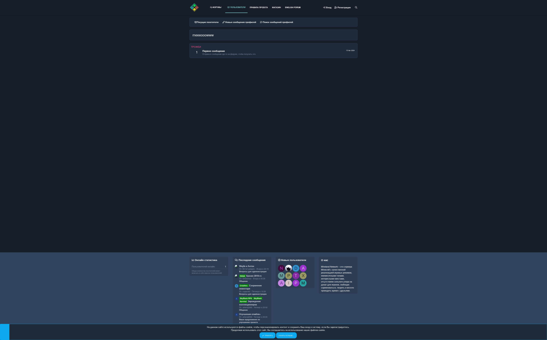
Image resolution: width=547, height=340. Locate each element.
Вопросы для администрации (253, 271)
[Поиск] (356, 7)
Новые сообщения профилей (240, 22)
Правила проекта (259, 7)
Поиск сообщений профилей (278, 22)
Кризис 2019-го (251, 275)
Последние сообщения (252, 260)
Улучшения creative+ (250, 314)
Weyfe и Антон (246, 266)
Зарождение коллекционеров (250, 301)
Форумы (217, 7)
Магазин (276, 7)
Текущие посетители (208, 22)
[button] (223, 7)
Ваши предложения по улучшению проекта (249, 320)
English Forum (293, 7)
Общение (243, 281)
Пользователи (237, 7)
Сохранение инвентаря (250, 287)
